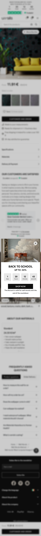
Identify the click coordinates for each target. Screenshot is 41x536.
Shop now (20, 286)
